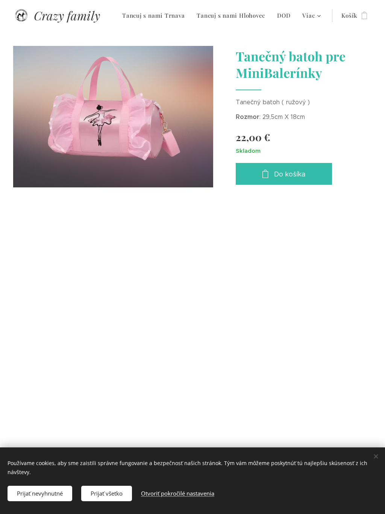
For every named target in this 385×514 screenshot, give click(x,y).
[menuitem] (155, 15)
